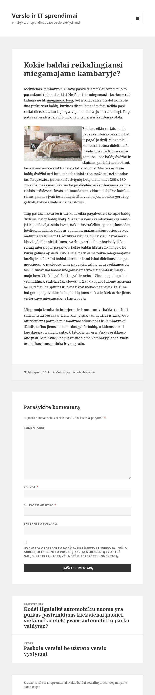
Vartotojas (63, 372)
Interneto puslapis (41, 523)
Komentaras (34, 428)
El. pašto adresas (40, 505)
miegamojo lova (60, 100)
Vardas (31, 487)
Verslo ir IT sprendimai (45, 15)
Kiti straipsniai (85, 372)
